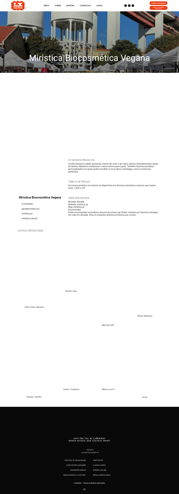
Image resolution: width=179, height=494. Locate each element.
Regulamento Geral (102, 475)
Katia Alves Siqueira (34, 307)
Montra (70, 5)
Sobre (58, 5)
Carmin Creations (71, 389)
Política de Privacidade (75, 460)
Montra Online (99, 470)
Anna (144, 397)
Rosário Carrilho (34, 396)
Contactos (85, 5)
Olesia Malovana (144, 315)
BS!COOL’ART (108, 325)
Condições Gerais (78, 470)
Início (46, 5)
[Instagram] (129, 5)
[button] (2, 109)
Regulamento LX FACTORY (74, 475)
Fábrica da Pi (108, 389)
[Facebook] (125, 5)
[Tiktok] (133, 5)
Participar (98, 460)
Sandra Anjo (71, 291)
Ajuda (99, 5)
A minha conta (99, 465)
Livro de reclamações (76, 465)
